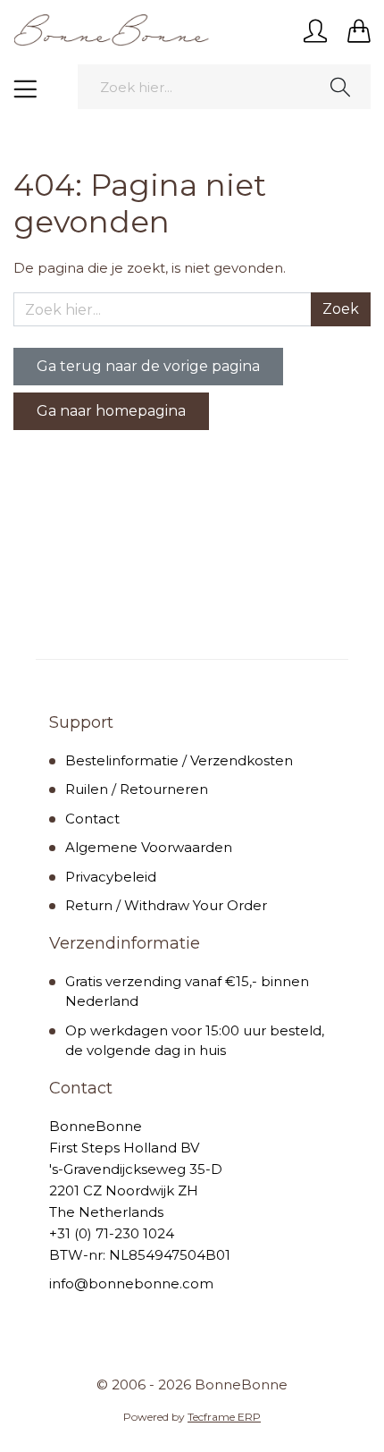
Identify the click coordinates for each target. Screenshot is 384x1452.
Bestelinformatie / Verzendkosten (179, 760)
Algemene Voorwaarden (148, 847)
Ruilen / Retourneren (136, 789)
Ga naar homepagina (111, 410)
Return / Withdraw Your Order (166, 905)
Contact (92, 818)
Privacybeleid (110, 876)
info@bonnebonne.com (131, 1283)
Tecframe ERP (224, 1416)
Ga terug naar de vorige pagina (148, 366)
